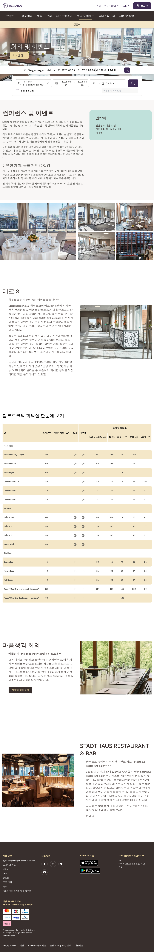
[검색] (133, 83)
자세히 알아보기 (20, 690)
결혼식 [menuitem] (77, 24)
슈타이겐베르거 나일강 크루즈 (17, 891)
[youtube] (45, 872)
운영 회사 (54, 945)
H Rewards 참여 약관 (37, 945)
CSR (5, 874)
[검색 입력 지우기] (47, 83)
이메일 (99, 132)
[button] (38, 231)
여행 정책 (66, 945)
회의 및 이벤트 (85, 16)
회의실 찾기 (19, 56)
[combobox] (34, 83)
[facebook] (45, 864)
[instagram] (53, 864)
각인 (22, 945)
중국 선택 (7, 882)
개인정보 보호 (9, 945)
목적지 (6, 887)
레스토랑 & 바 (64, 16)
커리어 (6, 869)
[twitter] (61, 864)
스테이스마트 (9, 865)
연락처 (6, 878)
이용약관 (79, 945)
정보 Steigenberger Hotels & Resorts (19, 860)
